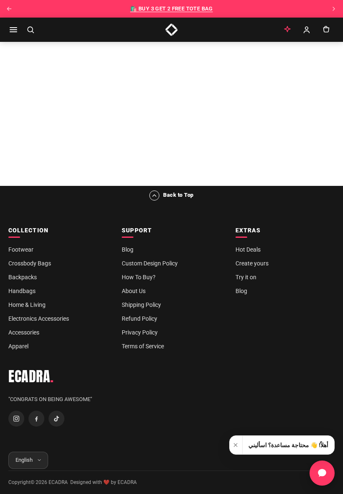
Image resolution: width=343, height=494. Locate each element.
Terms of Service (143, 346)
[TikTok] (56, 419)
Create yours (252, 263)
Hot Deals (248, 249)
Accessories (23, 332)
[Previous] (9, 9)
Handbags (22, 291)
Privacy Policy (140, 332)
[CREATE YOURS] (287, 30)
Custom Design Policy (150, 263)
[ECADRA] (171, 29)
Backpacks (22, 277)
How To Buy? (139, 277)
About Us (134, 291)
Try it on (245, 277)
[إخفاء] (236, 445)
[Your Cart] (326, 30)
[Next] (333, 9)
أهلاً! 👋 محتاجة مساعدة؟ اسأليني (288, 445)
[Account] (306, 30)
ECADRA (31, 376)
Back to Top (178, 195)
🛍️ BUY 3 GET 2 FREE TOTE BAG (171, 8)
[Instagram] (16, 419)
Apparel (18, 346)
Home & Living (27, 304)
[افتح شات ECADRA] (322, 473)
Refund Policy (139, 318)
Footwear (20, 249)
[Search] (30, 30)
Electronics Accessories (38, 318)
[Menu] (13, 29)
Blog (127, 249)
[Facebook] (36, 419)
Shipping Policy (141, 304)
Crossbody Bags (29, 263)
